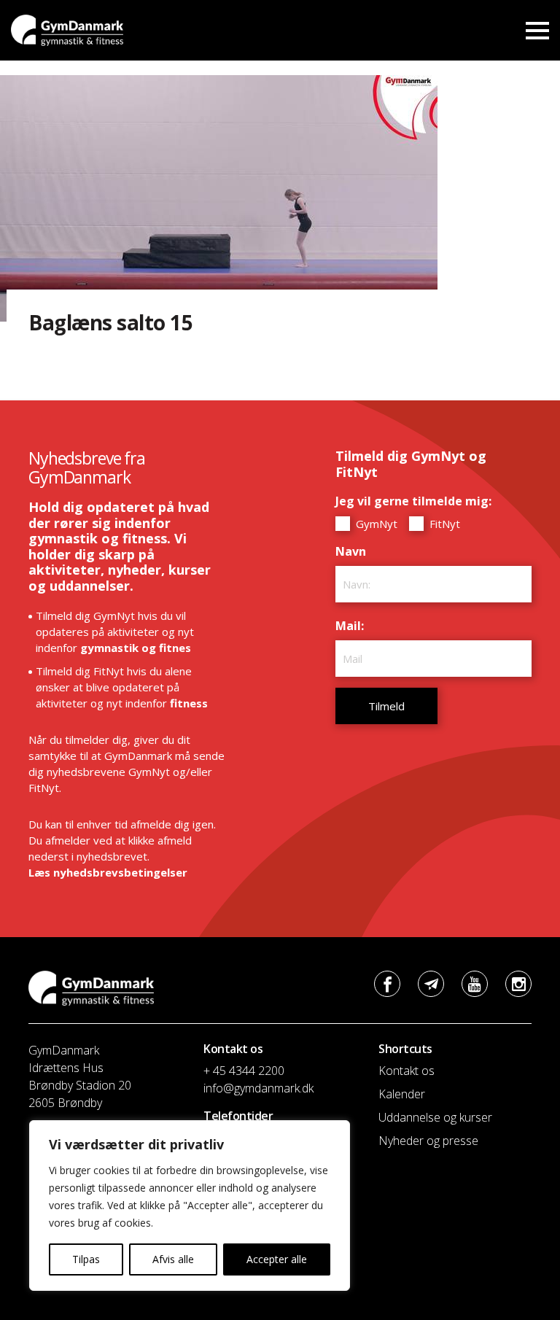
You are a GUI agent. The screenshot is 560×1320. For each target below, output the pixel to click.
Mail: (353, 626)
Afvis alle (173, 1259)
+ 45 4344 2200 (243, 1071)
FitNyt (443, 523)
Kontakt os (406, 1071)
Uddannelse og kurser (435, 1117)
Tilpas (86, 1259)
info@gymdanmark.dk (258, 1088)
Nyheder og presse (428, 1141)
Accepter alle (276, 1259)
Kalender (401, 1094)
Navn (354, 551)
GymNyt (375, 523)
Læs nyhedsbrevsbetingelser (107, 872)
